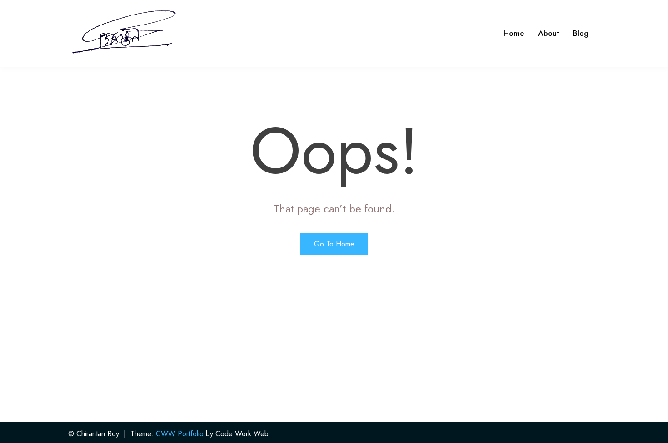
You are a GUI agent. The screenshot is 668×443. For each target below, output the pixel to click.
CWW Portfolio (180, 433)
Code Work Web (242, 433)
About (548, 33)
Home (513, 33)
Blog (580, 33)
